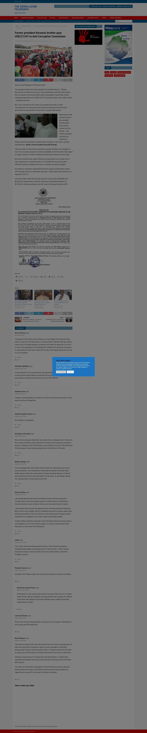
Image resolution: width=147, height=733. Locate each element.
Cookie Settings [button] (61, 372)
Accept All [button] (70, 372)
